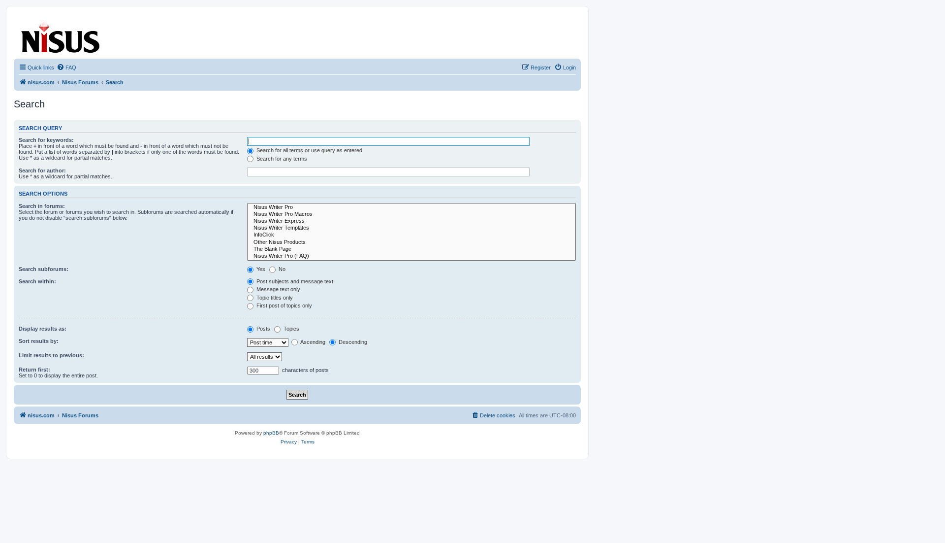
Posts (262, 329)
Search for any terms (281, 159)
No (281, 269)
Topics (290, 329)
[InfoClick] (411, 235)
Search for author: (42, 170)
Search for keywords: (46, 140)
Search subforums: (43, 269)
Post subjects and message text (294, 281)
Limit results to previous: (51, 355)
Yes (260, 269)
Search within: (37, 281)
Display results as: (42, 329)
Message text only (277, 289)
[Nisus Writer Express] (411, 221)
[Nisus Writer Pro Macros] (411, 214)
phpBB (271, 433)
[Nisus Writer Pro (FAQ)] (411, 256)
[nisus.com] (61, 35)
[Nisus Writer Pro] (411, 207)
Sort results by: (39, 341)
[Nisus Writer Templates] (411, 228)
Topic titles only (274, 298)
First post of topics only (283, 305)
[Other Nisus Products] (411, 242)
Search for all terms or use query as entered (308, 150)
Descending (352, 342)
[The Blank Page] (411, 249)
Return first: (34, 370)
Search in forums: (42, 206)
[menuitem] (66, 67)
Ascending (312, 342)
